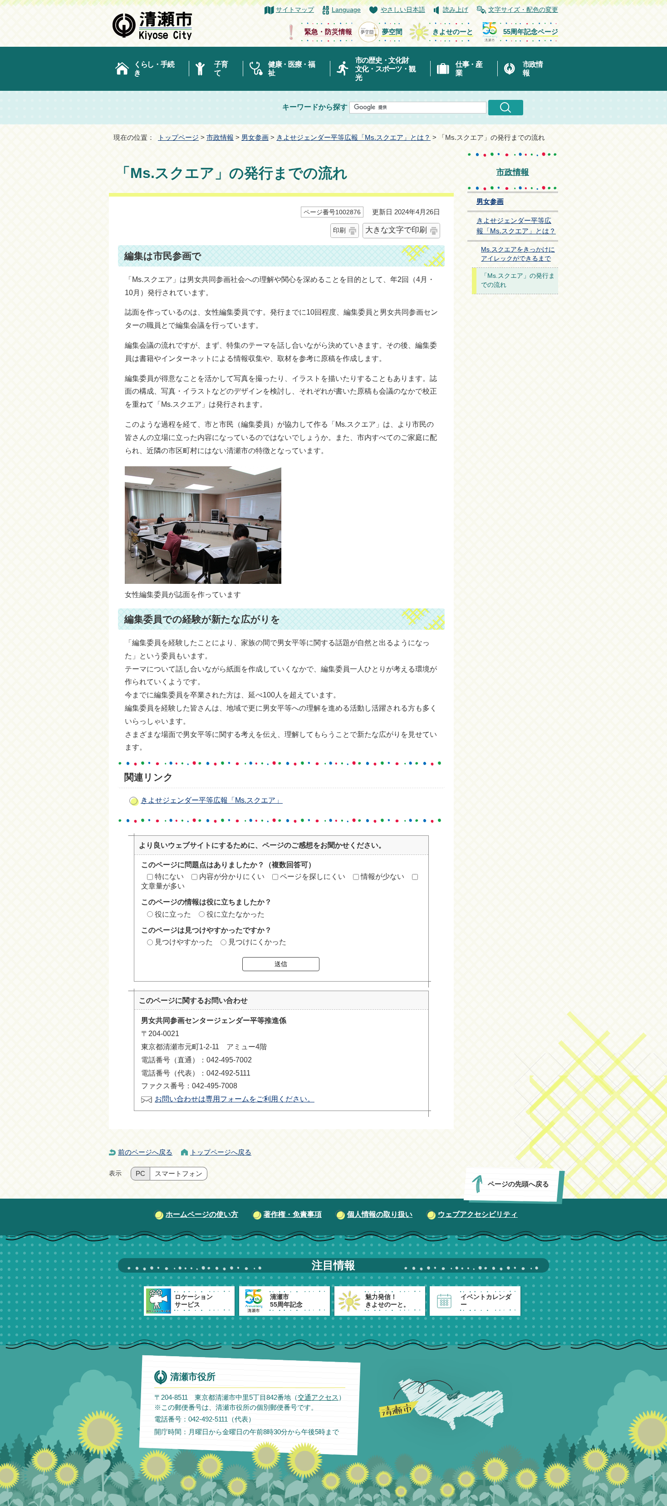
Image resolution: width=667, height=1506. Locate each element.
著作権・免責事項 (293, 1214)
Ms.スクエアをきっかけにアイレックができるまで (518, 254)
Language (346, 9)
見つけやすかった (184, 942)
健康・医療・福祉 (291, 68)
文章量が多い (163, 886)
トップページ (178, 137)
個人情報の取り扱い (379, 1214)
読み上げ (455, 9)
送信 (281, 964)
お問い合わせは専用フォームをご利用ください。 (234, 1099)
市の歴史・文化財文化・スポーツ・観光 (385, 68)
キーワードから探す (315, 107)
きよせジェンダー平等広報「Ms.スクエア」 (212, 800)
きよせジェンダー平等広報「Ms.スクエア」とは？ (353, 137)
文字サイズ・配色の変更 (523, 9)
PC (140, 1173)
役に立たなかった (235, 914)
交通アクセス (318, 1397)
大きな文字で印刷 (396, 230)
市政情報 (533, 68)
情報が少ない (382, 876)
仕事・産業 (469, 68)
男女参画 (255, 137)
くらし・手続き (154, 68)
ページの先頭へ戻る (518, 1184)
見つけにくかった (257, 942)
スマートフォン (178, 1173)
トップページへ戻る (220, 1152)
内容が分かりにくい (232, 876)
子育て (220, 68)
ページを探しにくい (312, 876)
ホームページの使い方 (202, 1214)
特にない (169, 876)
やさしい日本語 (403, 9)
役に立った (173, 914)
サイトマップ (295, 9)
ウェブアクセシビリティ (478, 1214)
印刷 (339, 230)
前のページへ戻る (145, 1152)
